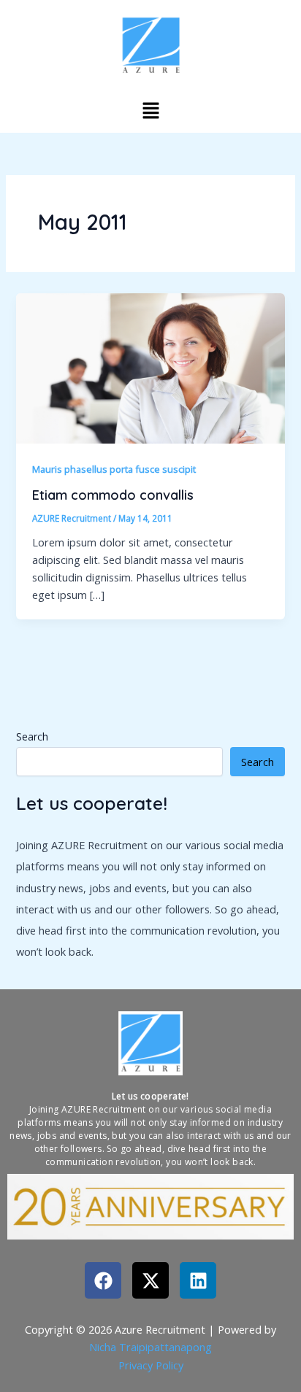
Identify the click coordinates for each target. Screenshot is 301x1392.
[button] (150, 110)
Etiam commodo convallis (113, 495)
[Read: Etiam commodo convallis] (150, 367)
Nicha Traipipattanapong (150, 1346)
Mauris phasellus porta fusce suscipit (114, 469)
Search (32, 736)
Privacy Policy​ (150, 1365)
